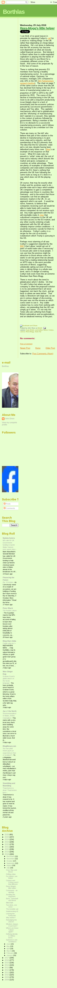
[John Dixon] (11, 492)
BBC (22, 246)
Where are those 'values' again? (12, 930)
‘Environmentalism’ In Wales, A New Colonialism (9, 716)
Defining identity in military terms (12, 936)
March (9, 951)
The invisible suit (12, 909)
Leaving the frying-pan (11, 914)
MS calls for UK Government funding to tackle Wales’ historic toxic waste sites (9, 544)
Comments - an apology (11, 891)
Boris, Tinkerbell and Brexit (12, 899)
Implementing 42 (12, 911)
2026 (7, 834)
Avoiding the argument (10, 895)
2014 (7, 965)
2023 (7, 842)
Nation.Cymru (9, 538)
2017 (7, 958)
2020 (7, 849)
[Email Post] (44, 328)
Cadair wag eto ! (9, 643)
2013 (7, 968)
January (10, 955)
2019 (7, 852)
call (49, 38)
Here (48, 149)
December (11, 856)
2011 (7, 972)
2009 (7, 977)
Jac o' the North (9, 711)
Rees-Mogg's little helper (37, 28)
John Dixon (9, 419)
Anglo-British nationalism (34, 330)
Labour (22, 332)
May (8, 946)
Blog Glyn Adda (9, 641)
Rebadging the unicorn (11, 921)
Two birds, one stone (11, 906)
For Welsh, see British (11, 877)
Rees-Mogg (30, 332)
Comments (10, 508)
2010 (7, 975)
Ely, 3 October (8, 582)
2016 (7, 960)
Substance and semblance (11, 941)
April (8, 948)
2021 (7, 847)
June (9, 944)
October (10, 861)
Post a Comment (26, 344)
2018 (7, 854)
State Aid (38, 332)
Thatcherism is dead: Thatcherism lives (10, 790)
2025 (7, 837)
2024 (7, 839)
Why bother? (11, 917)
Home (37, 348)
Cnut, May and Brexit (11, 871)
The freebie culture (10, 610)
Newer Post (25, 348)
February (10, 953)
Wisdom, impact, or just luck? (12, 925)
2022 (7, 844)
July (8, 868)
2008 (7, 980)
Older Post (50, 348)
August (9, 865)
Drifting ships (11, 874)
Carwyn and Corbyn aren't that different (12, 882)
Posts (7, 504)
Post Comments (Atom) (42, 353)
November (11, 859)
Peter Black (8, 608)
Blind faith (9, 903)
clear (42, 215)
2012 (7, 970)
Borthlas (14, 11)
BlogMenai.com (9, 746)
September (11, 863)
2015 (7, 963)
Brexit (46, 330)
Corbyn (51, 330)
